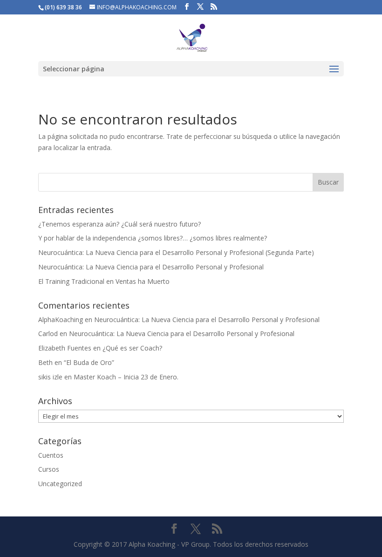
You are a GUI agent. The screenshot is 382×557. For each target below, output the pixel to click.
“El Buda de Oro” (89, 362)
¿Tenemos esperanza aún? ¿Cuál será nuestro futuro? (119, 224)
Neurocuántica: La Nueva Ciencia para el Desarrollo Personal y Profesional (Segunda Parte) (176, 252)
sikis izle (50, 376)
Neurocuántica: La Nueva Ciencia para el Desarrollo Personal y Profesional (151, 266)
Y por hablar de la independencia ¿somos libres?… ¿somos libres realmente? (152, 238)
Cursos (48, 469)
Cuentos (50, 455)
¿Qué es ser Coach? (132, 348)
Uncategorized (60, 483)
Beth (45, 362)
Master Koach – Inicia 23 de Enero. (126, 376)
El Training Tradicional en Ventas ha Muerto (104, 281)
